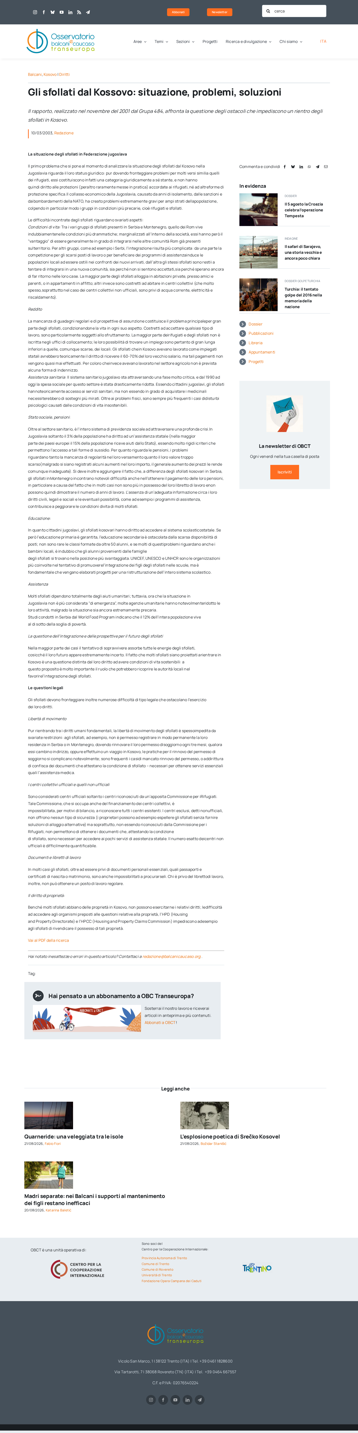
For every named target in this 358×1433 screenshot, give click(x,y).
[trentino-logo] (257, 1264)
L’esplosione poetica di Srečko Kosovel (230, 1136)
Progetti (256, 361)
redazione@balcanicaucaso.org (171, 956)
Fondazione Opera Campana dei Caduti (171, 1281)
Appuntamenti (262, 352)
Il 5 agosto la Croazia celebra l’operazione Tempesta (304, 209)
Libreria (256, 342)
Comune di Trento (156, 1264)
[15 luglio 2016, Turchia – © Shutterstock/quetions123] (258, 280)
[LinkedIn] (301, 166)
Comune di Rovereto (157, 1269)
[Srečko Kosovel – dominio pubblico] (204, 1103)
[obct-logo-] (60, 26)
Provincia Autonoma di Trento (164, 1258)
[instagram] (35, 12)
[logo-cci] (78, 1259)
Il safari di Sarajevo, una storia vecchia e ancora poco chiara (303, 252)
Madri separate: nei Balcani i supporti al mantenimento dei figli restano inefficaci (94, 1199)
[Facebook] (285, 166)
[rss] (79, 12)
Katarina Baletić (59, 1210)
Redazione (64, 133)
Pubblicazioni (261, 333)
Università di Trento (157, 1275)
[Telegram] (317, 166)
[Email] (326, 166)
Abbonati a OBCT (160, 1022)
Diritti (64, 74)
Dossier (256, 324)
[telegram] (88, 12)
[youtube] (62, 12)
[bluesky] (53, 12)
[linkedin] (70, 12)
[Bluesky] (293, 166)
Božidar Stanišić (214, 1143)
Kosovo (50, 74)
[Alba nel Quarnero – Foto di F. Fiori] (48, 1103)
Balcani (35, 74)
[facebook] (44, 12)
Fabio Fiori (53, 1143)
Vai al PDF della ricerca (48, 940)
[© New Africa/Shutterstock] (48, 1163)
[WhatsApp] (309, 166)
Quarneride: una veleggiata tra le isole (73, 1136)
